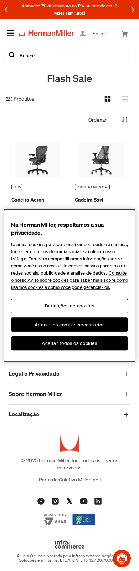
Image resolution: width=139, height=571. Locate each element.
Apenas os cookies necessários (70, 324)
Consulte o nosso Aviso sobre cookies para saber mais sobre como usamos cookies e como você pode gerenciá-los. (69, 280)
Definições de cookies (69, 306)
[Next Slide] (133, 9)
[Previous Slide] (6, 9)
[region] (70, 285)
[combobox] (69, 55)
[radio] (107, 98)
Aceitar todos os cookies (69, 343)
